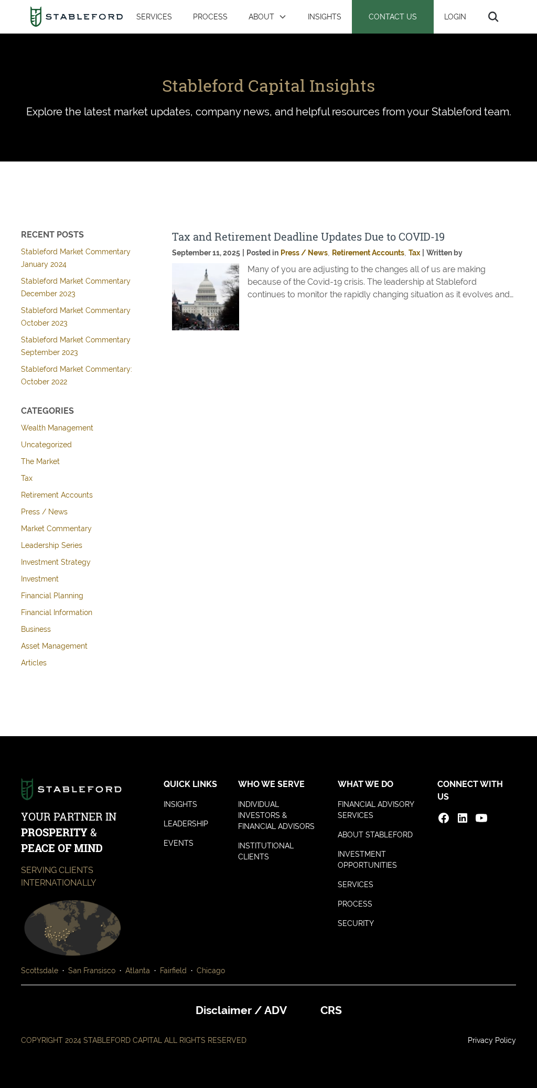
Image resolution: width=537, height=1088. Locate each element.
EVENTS (179, 843)
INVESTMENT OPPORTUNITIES (367, 859)
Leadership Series (51, 545)
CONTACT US (393, 16)
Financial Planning (52, 595)
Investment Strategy (56, 562)
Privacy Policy (492, 1040)
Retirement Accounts (57, 495)
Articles (34, 663)
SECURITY (356, 923)
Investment (40, 579)
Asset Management (54, 646)
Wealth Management (57, 428)
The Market (40, 461)
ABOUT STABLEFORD (375, 835)
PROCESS (210, 16)
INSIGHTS (324, 16)
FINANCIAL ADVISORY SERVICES (376, 810)
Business (36, 629)
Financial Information (56, 612)
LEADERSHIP (186, 824)
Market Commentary (56, 528)
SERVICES (154, 16)
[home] (76, 16)
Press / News (44, 512)
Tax (27, 478)
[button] (267, 17)
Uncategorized (46, 444)
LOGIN (455, 16)
